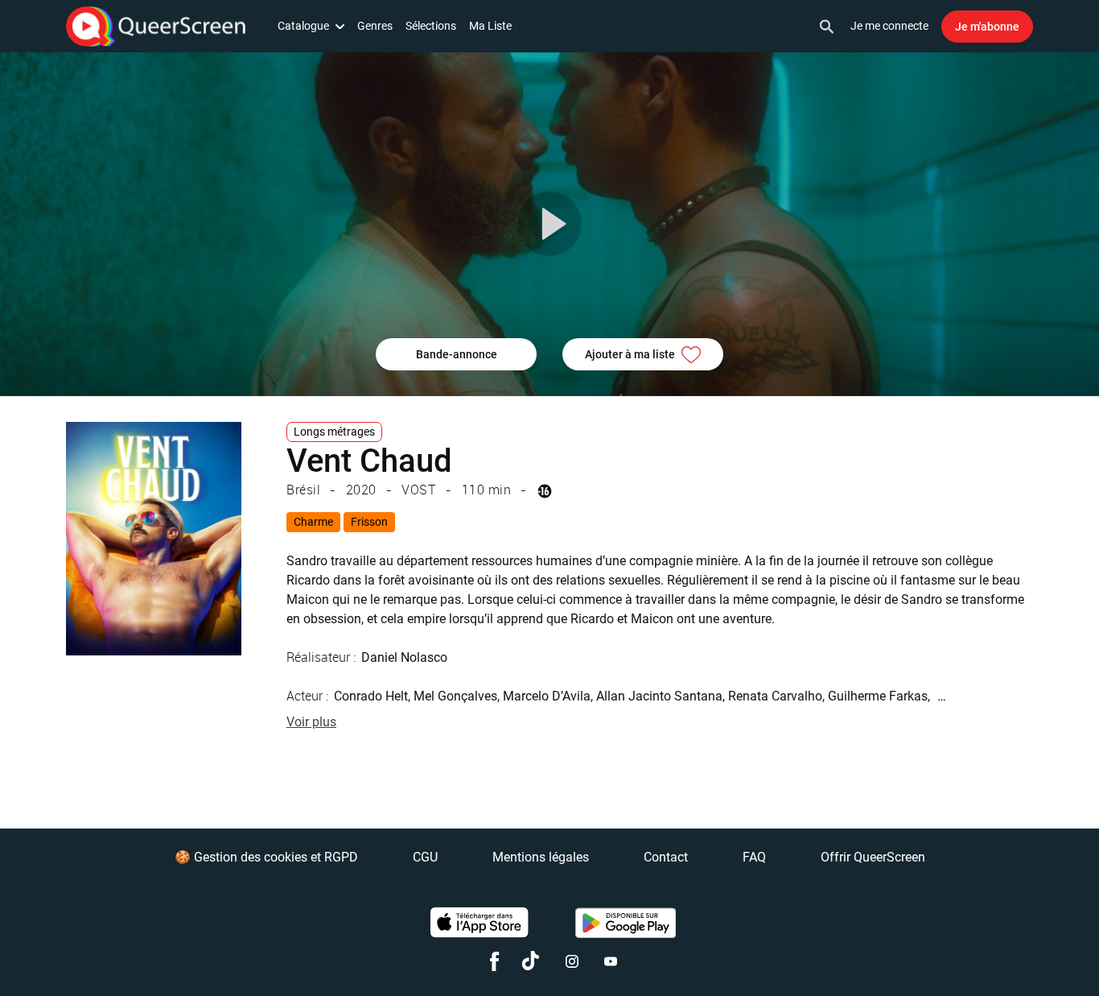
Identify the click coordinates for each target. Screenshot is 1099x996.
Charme (313, 521)
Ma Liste (490, 25)
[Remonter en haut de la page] (1025, 954)
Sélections (430, 25)
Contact (666, 857)
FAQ (754, 857)
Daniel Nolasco (404, 657)
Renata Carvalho (775, 696)
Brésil (303, 489)
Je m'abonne (987, 26)
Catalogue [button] (303, 25)
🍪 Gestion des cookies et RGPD (266, 857)
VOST (418, 489)
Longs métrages (334, 431)
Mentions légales (540, 857)
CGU (425, 857)
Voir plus (311, 721)
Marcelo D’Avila (547, 696)
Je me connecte (889, 25)
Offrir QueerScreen (873, 857)
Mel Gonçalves (455, 696)
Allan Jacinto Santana (659, 696)
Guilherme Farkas (878, 696)
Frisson (369, 521)
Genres (375, 25)
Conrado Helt (371, 696)
